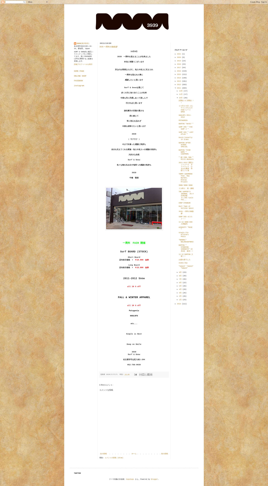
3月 (181, 293)
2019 (179, 61)
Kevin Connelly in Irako (185, 139)
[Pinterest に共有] (151, 374)
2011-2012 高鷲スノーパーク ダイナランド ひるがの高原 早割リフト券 (186, 167)
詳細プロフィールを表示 (83, 64)
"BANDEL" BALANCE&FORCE (186, 241)
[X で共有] (145, 374)
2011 (179, 88)
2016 (179, 71)
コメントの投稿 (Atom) (114, 458)
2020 (179, 57)
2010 (179, 304)
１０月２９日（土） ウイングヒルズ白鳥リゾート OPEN (187, 109)
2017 (179, 68)
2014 (179, 78)
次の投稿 (103, 454)
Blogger (154, 479)
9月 (181, 272)
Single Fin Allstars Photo (184, 235)
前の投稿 (164, 454)
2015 (179, 74)
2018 (179, 64)
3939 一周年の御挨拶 (108, 47)
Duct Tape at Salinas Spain (186, 207)
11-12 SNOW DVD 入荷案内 (185, 223)
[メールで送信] (140, 374)
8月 (181, 276)
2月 (181, 296)
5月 (181, 286)
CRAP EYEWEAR (184, 203)
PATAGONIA (183, 120)
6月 (181, 283)
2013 (179, 81)
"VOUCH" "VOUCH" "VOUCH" (186, 267)
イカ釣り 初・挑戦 (186, 188)
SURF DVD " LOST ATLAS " (186, 133)
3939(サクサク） (83, 43)
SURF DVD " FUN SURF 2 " (185, 128)
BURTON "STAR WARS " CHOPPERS (184, 152)
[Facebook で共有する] (148, 374)
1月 (181, 300)
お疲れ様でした (184, 260)
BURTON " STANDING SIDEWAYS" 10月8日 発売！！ (186, 248)
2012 (179, 85)
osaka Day (183, 263)
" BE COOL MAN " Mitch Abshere (186, 158)
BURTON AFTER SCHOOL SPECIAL (184, 145)
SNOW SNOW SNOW (185, 185)
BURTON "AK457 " (186, 124)
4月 (181, 289)
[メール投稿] (136, 374)
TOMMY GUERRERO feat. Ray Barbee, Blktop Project (185, 178)
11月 (181, 94)
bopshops (130, 479)
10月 (181, 98)
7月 (181, 279)
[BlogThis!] (143, 374)
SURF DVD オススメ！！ (185, 218)
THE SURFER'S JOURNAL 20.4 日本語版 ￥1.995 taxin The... (186, 196)
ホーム (134, 454)
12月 (181, 91)
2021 (179, 54)
